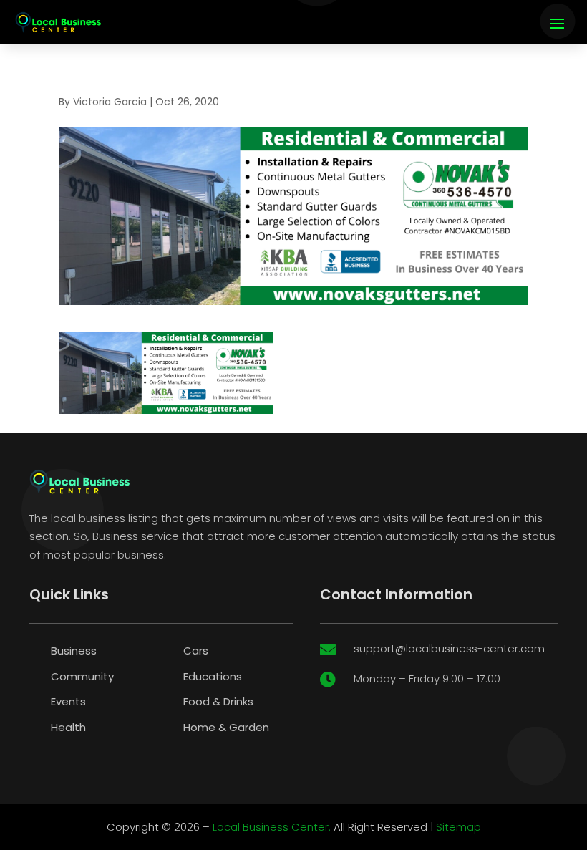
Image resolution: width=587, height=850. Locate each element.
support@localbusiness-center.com (449, 648)
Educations (212, 676)
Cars (195, 650)
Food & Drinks (218, 701)
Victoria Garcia (110, 102)
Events (68, 701)
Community (82, 676)
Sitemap (458, 826)
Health (68, 727)
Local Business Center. (272, 826)
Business (74, 650)
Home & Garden (226, 727)
